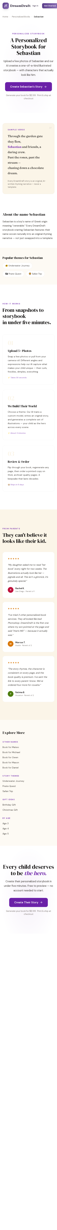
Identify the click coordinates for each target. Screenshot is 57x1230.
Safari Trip (8, 791)
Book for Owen (10, 757)
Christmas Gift (10, 809)
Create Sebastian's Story (26, 86)
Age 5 (6, 833)
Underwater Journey (13, 781)
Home (5, 16)
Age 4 (6, 828)
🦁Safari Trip (35, 273)
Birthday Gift (9, 804)
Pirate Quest (9, 786)
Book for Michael (11, 752)
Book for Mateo (11, 747)
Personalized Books (21, 16)
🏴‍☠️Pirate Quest (13, 273)
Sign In (35, 5)
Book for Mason (11, 762)
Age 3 (6, 823)
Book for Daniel (11, 767)
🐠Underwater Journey (17, 265)
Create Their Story (26, 902)
